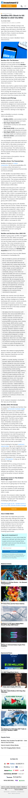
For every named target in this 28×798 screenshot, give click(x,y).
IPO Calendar (9, 459)
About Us (3, 786)
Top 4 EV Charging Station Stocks (10, 748)
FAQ (6, 789)
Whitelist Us (24, 786)
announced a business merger (16, 409)
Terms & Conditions (19, 789)
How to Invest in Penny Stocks (10, 745)
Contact (8, 786)
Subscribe (9, 6)
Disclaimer (18, 786)
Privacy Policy (14, 557)
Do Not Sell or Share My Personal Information (17, 788)
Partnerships (13, 786)
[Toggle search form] (21, 6)
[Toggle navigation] (25, 6)
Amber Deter (6, 21)
